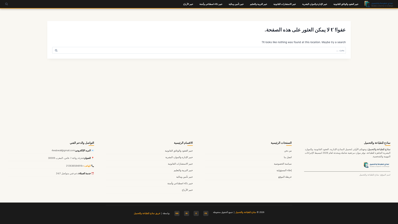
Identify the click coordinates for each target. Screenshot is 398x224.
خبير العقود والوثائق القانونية (346, 4)
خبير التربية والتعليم (258, 4)
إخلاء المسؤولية (284, 170)
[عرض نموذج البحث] (6, 4)
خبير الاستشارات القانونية (284, 4)
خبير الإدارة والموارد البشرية (314, 4)
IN (186, 213)
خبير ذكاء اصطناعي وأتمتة (210, 4)
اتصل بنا (288, 157)
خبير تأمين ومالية (236, 4)
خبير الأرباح (188, 4)
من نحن (288, 150)
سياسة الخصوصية (283, 163)
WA (176, 213)
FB (206, 213)
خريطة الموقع (285, 176)
